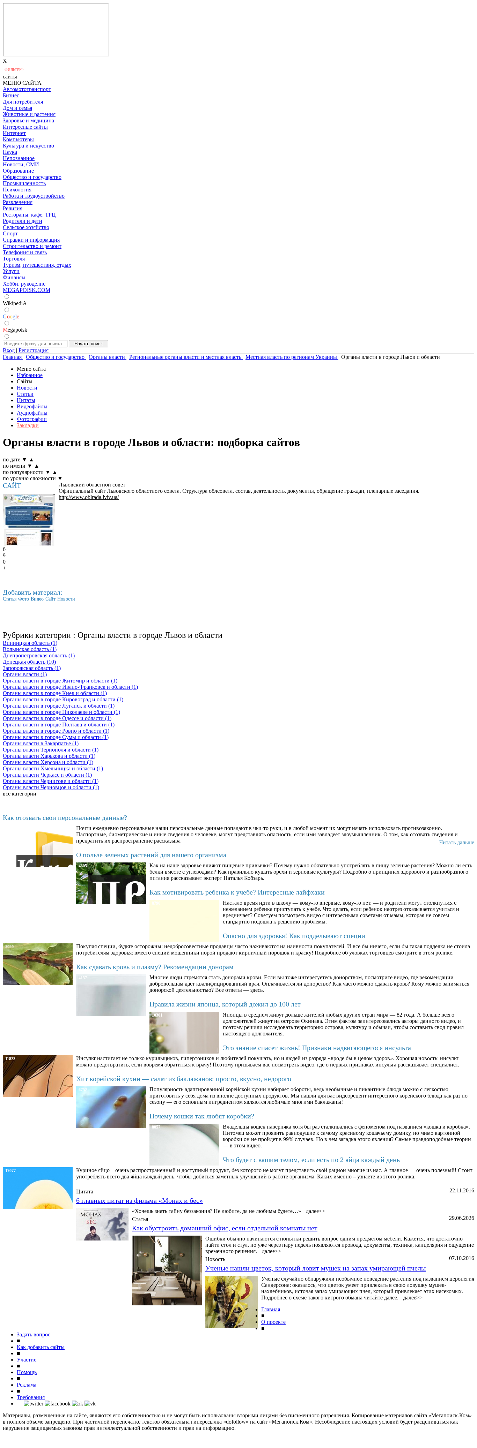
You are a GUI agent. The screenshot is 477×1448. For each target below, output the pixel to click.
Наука (10, 152)
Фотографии (32, 419)
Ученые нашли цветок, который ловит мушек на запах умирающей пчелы (315, 1268)
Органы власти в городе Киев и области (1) (55, 693)
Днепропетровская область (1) (39, 655)
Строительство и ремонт (32, 246)
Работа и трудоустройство (34, 196)
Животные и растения (29, 114)
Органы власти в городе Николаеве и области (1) (61, 712)
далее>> (315, 1211)
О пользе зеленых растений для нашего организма (151, 855)
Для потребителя (23, 102)
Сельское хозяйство (26, 227)
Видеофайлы (32, 406)
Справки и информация (31, 240)
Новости (27, 388)
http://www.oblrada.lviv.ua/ (89, 497)
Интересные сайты (25, 127)
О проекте (273, 1322)
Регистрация (34, 350)
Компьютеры (18, 139)
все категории (19, 794)
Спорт (10, 233)
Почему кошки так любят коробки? (201, 1116)
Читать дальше (456, 842)
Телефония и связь (25, 252)
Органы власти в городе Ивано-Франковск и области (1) (70, 687)
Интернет (14, 133)
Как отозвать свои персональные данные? (65, 817)
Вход (9, 350)
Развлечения (17, 202)
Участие (26, 1360)
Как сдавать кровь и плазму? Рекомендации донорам (155, 967)
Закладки (28, 425)
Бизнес (11, 95)
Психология (17, 190)
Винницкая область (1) (30, 643)
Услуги (11, 271)
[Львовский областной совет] (29, 520)
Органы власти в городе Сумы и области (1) (56, 737)
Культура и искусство (28, 146)
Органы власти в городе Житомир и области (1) (60, 681)
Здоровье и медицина (28, 120)
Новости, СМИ (21, 164)
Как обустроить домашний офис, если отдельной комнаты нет (224, 1228)
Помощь (27, 1372)
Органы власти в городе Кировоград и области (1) (63, 699)
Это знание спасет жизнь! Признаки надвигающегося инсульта (317, 1047)
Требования (31, 1397)
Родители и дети (22, 221)
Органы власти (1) (25, 674)
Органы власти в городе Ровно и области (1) (56, 731)
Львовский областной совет (92, 485)
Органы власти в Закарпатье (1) (41, 743)
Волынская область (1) (30, 649)
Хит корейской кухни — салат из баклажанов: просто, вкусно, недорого (183, 1079)
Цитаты (26, 400)
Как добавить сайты (41, 1347)
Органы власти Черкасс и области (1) (47, 775)
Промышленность (24, 183)
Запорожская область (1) (32, 668)
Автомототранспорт (27, 89)
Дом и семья (17, 108)
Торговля (14, 259)
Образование (18, 171)
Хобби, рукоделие (24, 284)
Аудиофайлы (32, 413)
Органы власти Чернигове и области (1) (50, 781)
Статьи (25, 394)
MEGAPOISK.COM (26, 290)
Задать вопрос (33, 1334)
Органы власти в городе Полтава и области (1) (59, 724)
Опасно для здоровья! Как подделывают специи (294, 936)
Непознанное (19, 158)
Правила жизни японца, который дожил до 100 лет (225, 1004)
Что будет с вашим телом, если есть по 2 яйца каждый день (311, 1159)
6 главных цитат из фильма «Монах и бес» (139, 1200)
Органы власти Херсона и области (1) (48, 762)
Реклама (26, 1385)
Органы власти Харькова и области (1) (49, 756)
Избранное (30, 375)
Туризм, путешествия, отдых (37, 265)
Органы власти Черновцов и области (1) (51, 787)
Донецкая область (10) (29, 662)
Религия (12, 208)
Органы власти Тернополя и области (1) (50, 750)
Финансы (14, 277)
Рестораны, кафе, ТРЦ (29, 215)
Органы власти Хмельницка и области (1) (53, 768)
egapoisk (15, 330)
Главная (270, 1309)
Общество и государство (32, 177)
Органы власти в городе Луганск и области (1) (59, 706)
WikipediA (15, 303)
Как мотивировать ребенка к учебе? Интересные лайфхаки (237, 892)
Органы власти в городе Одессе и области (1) (57, 718)
